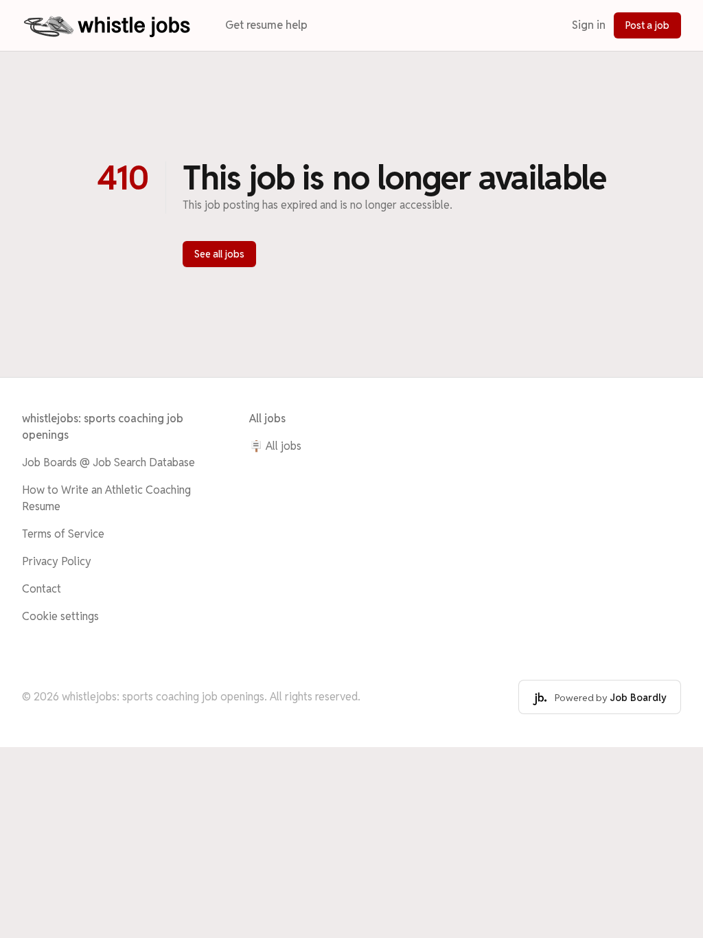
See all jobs (219, 254)
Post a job (647, 25)
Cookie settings (60, 616)
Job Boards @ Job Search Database (108, 462)
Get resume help (266, 25)
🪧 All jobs (275, 446)
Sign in (589, 25)
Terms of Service (63, 534)
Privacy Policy (56, 561)
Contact (41, 589)
